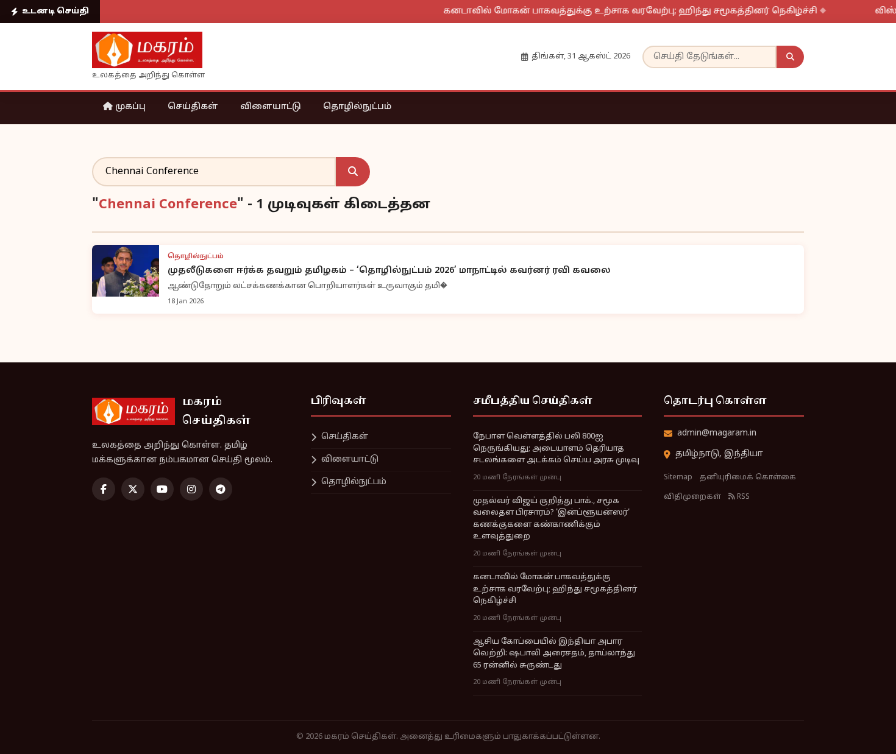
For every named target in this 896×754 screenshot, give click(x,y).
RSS (742, 497)
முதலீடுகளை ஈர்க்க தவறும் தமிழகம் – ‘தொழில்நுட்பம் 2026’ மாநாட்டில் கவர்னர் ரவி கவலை (389, 271)
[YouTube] (162, 489)
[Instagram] (191, 489)
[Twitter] (132, 489)
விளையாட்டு (270, 107)
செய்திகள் (193, 107)
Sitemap (678, 477)
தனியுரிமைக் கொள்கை (748, 477)
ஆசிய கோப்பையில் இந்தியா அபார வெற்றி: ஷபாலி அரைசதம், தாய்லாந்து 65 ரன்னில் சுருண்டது (554, 654)
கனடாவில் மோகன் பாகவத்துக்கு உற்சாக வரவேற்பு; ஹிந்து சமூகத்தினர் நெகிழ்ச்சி (616, 11)
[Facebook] (103, 489)
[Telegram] (220, 489)
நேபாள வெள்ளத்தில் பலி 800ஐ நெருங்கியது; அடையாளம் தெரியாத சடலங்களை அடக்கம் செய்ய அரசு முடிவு (556, 448)
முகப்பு (129, 107)
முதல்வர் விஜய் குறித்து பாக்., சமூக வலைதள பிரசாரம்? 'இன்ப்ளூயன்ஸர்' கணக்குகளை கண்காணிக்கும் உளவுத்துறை (551, 519)
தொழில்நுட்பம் (357, 107)
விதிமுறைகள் (692, 497)
